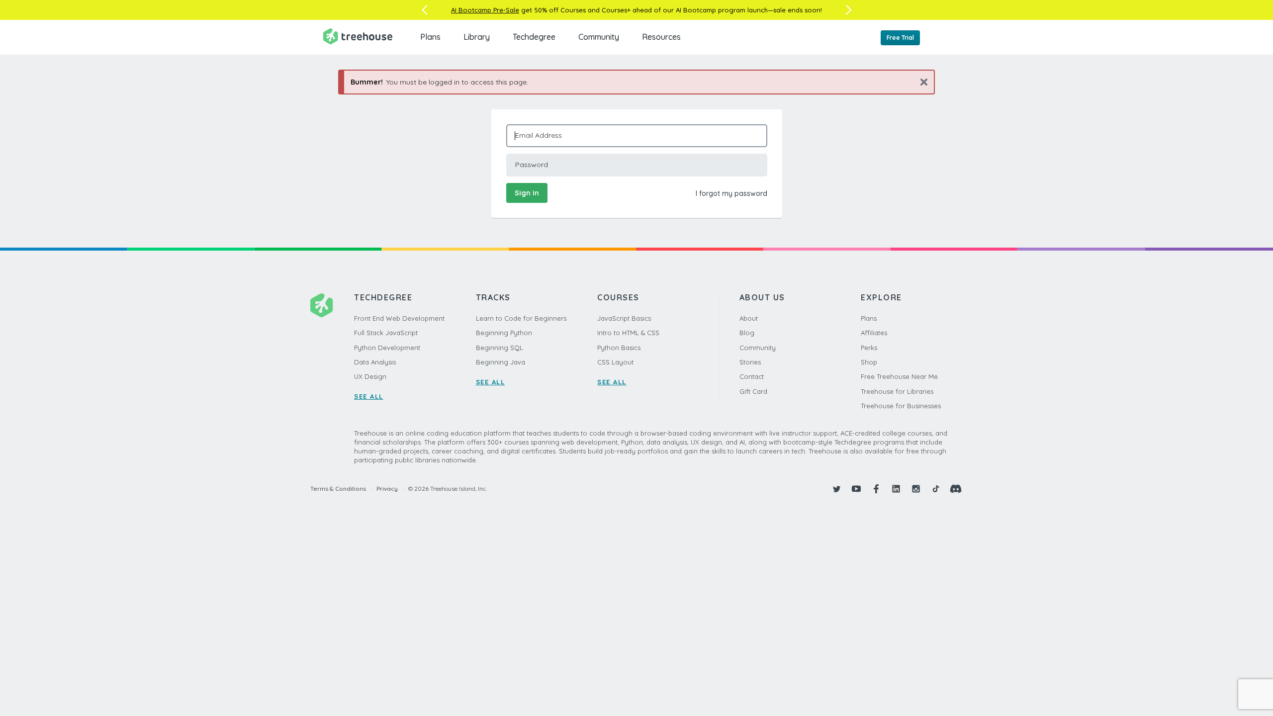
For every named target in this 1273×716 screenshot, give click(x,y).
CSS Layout (615, 362)
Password (531, 164)
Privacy (387, 488)
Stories (750, 362)
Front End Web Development (399, 318)
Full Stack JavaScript (386, 333)
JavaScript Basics (624, 318)
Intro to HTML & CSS (628, 333)
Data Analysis (375, 362)
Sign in (527, 192)
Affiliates (874, 333)
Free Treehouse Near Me (899, 376)
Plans (430, 37)
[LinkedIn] (896, 489)
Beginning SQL (499, 348)
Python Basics (618, 348)
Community (598, 37)
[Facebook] (876, 489)
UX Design (370, 376)
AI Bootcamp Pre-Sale (485, 10)
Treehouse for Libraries (897, 391)
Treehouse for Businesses (901, 406)
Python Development (387, 348)
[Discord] (956, 489)
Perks (869, 348)
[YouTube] (856, 489)
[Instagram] (916, 489)
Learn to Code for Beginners (521, 318)
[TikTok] (936, 489)
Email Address (538, 135)
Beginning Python (504, 333)
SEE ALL (368, 396)
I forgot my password (731, 193)
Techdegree (534, 37)
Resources (661, 37)
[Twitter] (836, 489)
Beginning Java (500, 362)
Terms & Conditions (338, 488)
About (748, 318)
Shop (869, 362)
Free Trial (900, 37)
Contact (751, 376)
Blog (746, 333)
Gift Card (753, 391)
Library (476, 37)
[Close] (920, 82)
